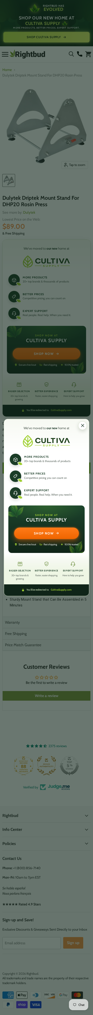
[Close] (82, 425)
